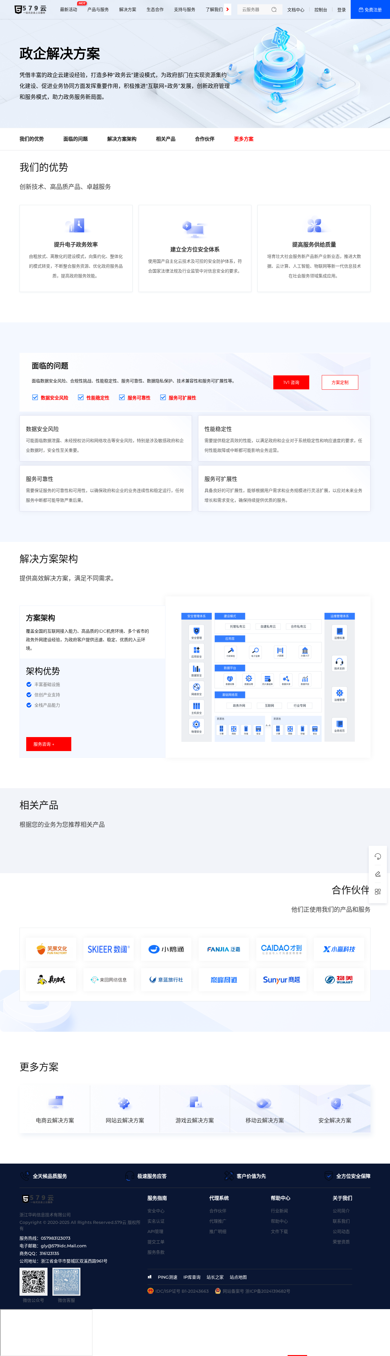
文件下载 (279, 1231)
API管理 (155, 1231)
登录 (341, 9)
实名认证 (156, 1221)
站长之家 (215, 1277)
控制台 (320, 9)
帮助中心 (279, 1221)
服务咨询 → (44, 744)
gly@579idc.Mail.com (64, 1246)
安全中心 (156, 1211)
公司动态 (341, 1231)
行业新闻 (279, 1211)
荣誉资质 (341, 1242)
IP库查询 (191, 1277)
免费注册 (373, 9)
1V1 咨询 (291, 382)
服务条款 (156, 1252)
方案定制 (340, 382)
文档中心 (295, 9)
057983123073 (55, 1238)
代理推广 (217, 1221)
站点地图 (238, 1277)
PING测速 (167, 1277)
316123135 (49, 1253)
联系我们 (341, 1221)
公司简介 (341, 1211)
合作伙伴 (217, 1211)
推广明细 (217, 1231)
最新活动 (70, 7)
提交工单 (156, 1242)
